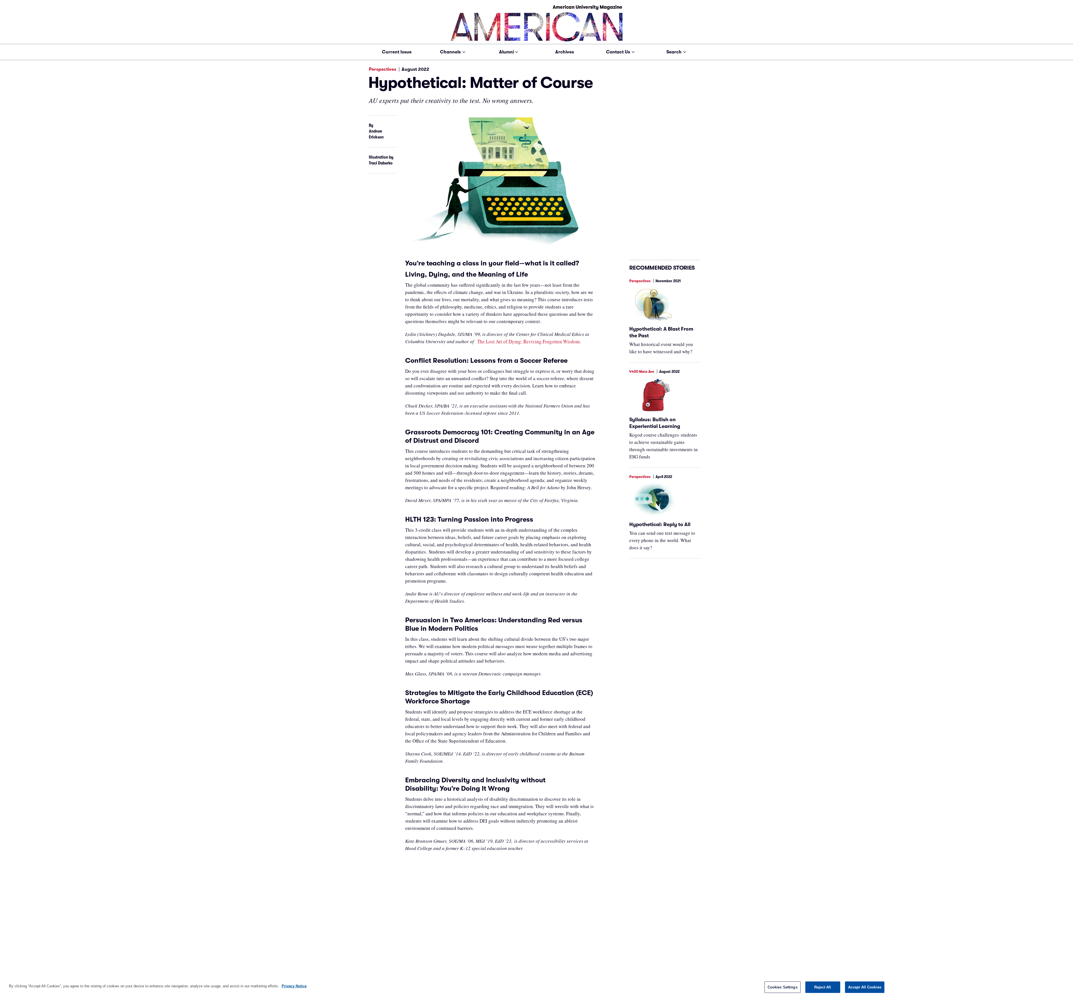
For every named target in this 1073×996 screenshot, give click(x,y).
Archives (564, 52)
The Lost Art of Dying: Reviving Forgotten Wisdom (528, 341)
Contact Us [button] (618, 52)
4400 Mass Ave (641, 371)
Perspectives (382, 69)
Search (674, 52)
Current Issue (397, 52)
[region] (536, 987)
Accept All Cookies (864, 987)
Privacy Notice (294, 986)
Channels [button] (450, 52)
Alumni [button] (506, 52)
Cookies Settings (782, 987)
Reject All (822, 987)
